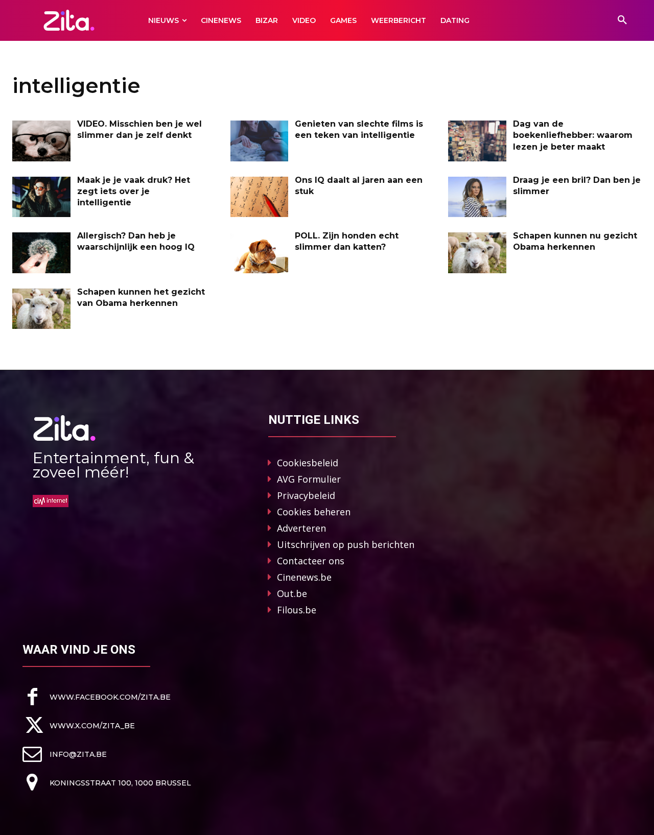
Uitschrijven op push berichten (345, 544)
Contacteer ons (310, 561)
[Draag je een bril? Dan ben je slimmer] (477, 197)
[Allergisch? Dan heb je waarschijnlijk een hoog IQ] (41, 252)
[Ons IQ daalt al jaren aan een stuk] (259, 197)
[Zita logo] (69, 20)
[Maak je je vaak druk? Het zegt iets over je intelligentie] (41, 197)
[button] (622, 20)
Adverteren (301, 528)
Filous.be (296, 610)
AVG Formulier (309, 479)
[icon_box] (96, 696)
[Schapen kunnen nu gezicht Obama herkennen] (477, 252)
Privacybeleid (306, 495)
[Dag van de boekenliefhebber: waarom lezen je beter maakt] (477, 141)
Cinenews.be (304, 577)
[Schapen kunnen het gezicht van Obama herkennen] (41, 309)
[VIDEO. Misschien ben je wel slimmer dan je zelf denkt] (41, 141)
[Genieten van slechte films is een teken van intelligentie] (259, 141)
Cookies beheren (314, 512)
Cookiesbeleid (307, 463)
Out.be (292, 593)
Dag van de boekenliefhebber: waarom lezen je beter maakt (573, 135)
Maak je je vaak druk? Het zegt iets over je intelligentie (133, 191)
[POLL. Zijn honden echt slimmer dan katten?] (259, 252)
